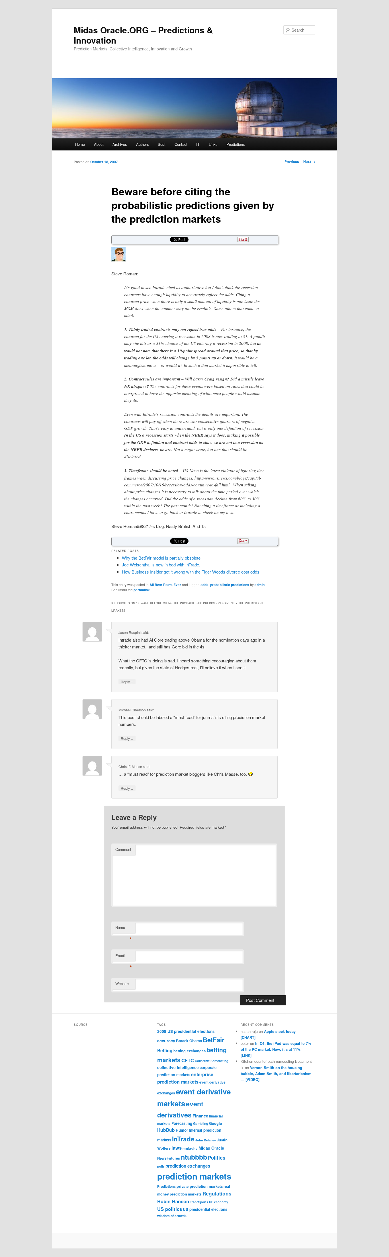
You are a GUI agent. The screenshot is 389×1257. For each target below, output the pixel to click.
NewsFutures (168, 1158)
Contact (181, 144)
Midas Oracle (211, 1148)
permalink (142, 589)
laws (176, 1147)
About (99, 144)
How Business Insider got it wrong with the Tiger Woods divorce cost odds (190, 572)
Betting (165, 1050)
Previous (289, 161)
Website (122, 983)
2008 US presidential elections (186, 1031)
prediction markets (194, 1176)
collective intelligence (178, 1067)
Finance (200, 1116)
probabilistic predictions (229, 584)
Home (80, 144)
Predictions (235, 144)
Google (215, 1123)
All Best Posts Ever (165, 584)
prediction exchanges (187, 1166)
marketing (190, 1148)
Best (161, 144)
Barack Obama (189, 1040)
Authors (142, 144)
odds (204, 584)
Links (213, 144)
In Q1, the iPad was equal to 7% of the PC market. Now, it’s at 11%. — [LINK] (276, 1049)
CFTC (187, 1060)
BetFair (213, 1039)
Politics (217, 1157)
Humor (182, 1130)
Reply (127, 681)
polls (161, 1166)
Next (309, 161)
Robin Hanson (173, 1201)
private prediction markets (200, 1186)
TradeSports (199, 1202)
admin (260, 584)
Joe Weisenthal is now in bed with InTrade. (161, 565)
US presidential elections (205, 1209)
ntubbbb (194, 1157)
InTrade (183, 1138)
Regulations (217, 1193)
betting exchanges (189, 1050)
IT (198, 144)
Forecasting (181, 1123)
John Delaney (205, 1140)
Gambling (200, 1123)
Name (123, 929)
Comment (123, 849)
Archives (119, 144)
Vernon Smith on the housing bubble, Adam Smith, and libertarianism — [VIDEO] (276, 1073)
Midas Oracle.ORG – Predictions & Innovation (143, 35)
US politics (169, 1208)
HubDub (166, 1130)
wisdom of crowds (172, 1215)
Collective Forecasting (211, 1061)
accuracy (166, 1040)
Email (123, 957)
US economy (218, 1202)
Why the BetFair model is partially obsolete (161, 558)
